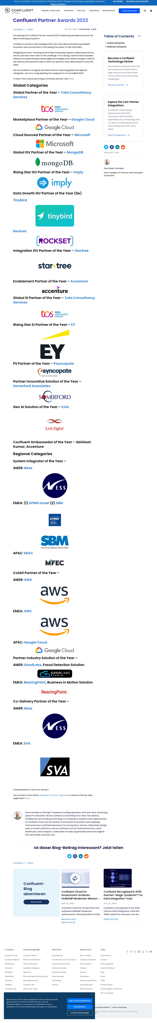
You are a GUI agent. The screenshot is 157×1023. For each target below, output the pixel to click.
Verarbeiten (9, 976)
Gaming (55, 985)
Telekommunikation (59, 968)
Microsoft (82, 135)
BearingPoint (35, 682)
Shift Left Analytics (30, 964)
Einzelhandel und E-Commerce (64, 960)
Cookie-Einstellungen (119, 1007)
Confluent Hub (10, 989)
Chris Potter (111, 919)
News (30, 29)
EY (73, 324)
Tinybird (20, 200)
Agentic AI (27, 972)
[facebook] (112, 147)
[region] (49, 1005)
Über (103, 949)
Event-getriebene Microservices (35, 976)
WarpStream (10, 964)
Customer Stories (30, 955)
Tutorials (83, 968)
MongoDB (75, 152)
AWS (28, 579)
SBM (59, 503)
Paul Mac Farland (114, 168)
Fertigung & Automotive (61, 964)
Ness (28, 468)
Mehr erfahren (58, 4)
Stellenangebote (107, 964)
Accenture (79, 281)
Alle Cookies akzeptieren (79, 1001)
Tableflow (8, 985)
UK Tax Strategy (107, 993)
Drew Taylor (68, 923)
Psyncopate (64, 363)
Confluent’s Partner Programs (53, 795)
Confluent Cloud (11, 955)
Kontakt (104, 960)
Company (18, 29)
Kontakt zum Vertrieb (137, 1)
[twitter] (106, 147)
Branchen (56, 949)
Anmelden (118, 1)
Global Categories (116, 42)
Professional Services (88, 980)
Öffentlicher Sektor (59, 972)
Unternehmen (106, 955)
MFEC (28, 553)
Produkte (9, 949)
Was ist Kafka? (85, 955)
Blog (102, 972)
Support (83, 972)
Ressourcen (85, 949)
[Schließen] (92, 995)
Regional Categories (116, 46)
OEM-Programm (86, 989)
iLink (65, 407)
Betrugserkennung (30, 980)
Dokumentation (86, 964)
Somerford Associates (31, 386)
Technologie (56, 980)
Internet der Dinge (30, 989)
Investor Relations (108, 968)
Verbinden (9, 972)
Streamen (9, 968)
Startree (82, 250)
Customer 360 (28, 985)
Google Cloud (82, 119)
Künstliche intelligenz (31, 968)
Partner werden (107, 985)
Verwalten (9, 980)
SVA (27, 743)
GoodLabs (32, 665)
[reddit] (123, 147)
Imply (78, 172)
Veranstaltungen (86, 985)
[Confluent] (19, 11)
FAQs (103, 980)
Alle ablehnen (80, 1007)
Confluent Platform (12, 960)
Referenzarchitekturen (32, 960)
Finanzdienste (57, 955)
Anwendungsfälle (31, 949)
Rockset (19, 231)
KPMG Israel (39, 503)
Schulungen (84, 976)
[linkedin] (117, 147)
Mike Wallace (68, 919)
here (71, 78)
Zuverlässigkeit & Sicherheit (111, 989)
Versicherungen (58, 976)
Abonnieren (36, 902)
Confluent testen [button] (129, 11)
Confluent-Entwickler (88, 960)
